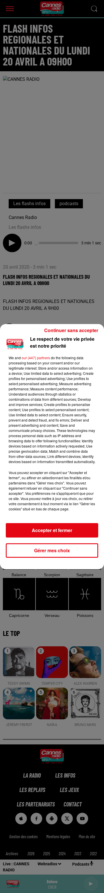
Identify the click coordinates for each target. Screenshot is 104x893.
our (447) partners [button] (36, 357)
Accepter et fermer (52, 530)
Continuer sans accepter (71, 330)
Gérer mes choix (52, 550)
